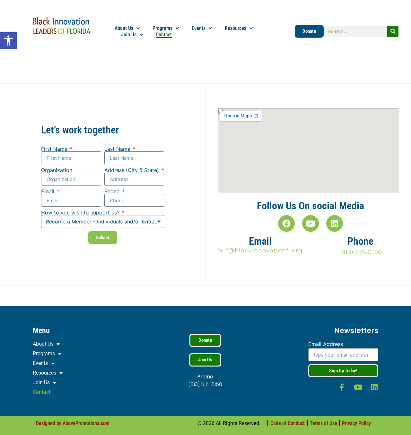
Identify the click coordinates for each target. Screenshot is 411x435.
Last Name (118, 148)
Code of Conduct (287, 423)
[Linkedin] (334, 223)
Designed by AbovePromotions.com (72, 423)
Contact (164, 35)
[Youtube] (310, 223)
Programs (162, 28)
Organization (56, 170)
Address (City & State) (132, 170)
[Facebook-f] (341, 387)
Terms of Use (323, 423)
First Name (55, 148)
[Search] (392, 31)
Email (48, 191)
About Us (124, 28)
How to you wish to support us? (81, 212)
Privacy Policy (356, 423)
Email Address (325, 344)
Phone (112, 191)
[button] (8, 40)
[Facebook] (286, 223)
